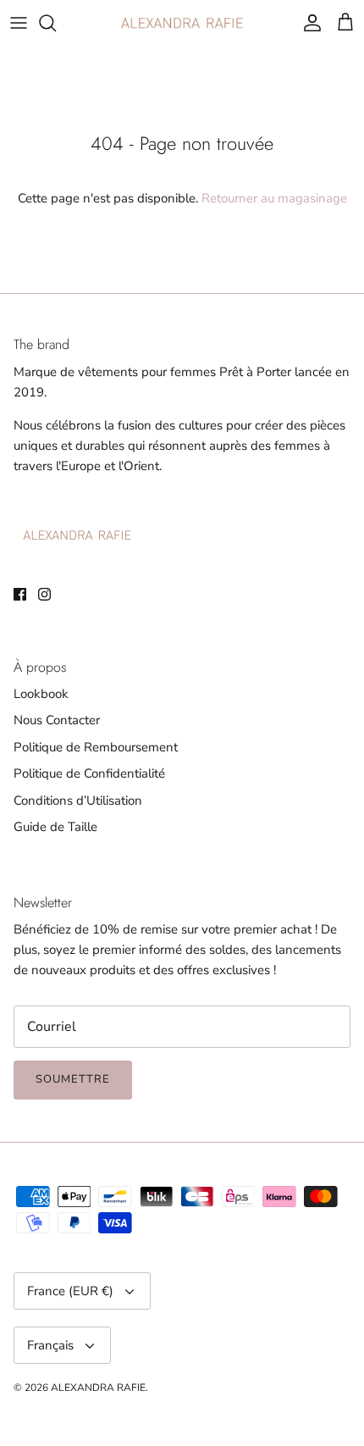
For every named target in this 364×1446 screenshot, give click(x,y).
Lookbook (41, 693)
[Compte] (308, 23)
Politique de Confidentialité (89, 773)
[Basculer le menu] (18, 23)
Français (50, 1345)
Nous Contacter (57, 720)
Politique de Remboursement (96, 747)
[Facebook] (20, 594)
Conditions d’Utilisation (78, 800)
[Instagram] (44, 594)
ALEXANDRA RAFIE (98, 1387)
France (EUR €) (70, 1291)
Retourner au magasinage (274, 198)
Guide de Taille (55, 826)
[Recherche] (55, 23)
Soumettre (73, 1079)
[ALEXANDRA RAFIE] (182, 23)
